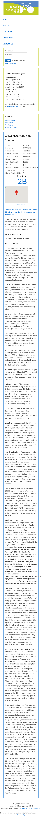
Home (5, 19)
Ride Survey (9, 122)
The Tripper (9, 125)
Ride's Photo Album (11, 127)
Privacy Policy (21, 815)
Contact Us (7, 44)
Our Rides (7, 32)
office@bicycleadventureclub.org (30, 808)
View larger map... (22, 205)
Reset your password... (11, 63)
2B (22, 181)
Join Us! (6, 26)
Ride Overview (10, 120)
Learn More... (9, 38)
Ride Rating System (14, 106)
